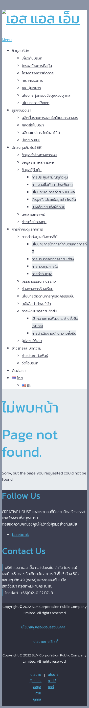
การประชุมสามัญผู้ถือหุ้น (50, 177)
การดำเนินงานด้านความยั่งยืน (54, 333)
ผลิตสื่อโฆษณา (33, 125)
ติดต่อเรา (19, 370)
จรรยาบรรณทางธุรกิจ (39, 281)
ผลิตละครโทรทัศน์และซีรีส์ (41, 132)
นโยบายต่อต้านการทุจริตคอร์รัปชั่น (48, 296)
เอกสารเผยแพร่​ (33, 214)
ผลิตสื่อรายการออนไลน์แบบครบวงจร (50, 117)
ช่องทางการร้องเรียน (37, 289)
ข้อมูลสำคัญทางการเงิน (39, 155)
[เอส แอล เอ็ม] (41, 18)
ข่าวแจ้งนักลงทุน (34, 222)
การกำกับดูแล (42, 274)
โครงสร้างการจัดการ (38, 73)
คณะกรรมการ (32, 80)
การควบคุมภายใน (45, 266)
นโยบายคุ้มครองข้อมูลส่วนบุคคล (46, 95)
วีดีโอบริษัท (30, 363)
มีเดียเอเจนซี (31, 140)
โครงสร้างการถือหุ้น (37, 65)
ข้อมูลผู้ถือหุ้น (32, 170)
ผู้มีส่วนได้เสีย (32, 341)
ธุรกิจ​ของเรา (21, 110)
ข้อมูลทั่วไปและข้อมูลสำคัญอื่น (54, 199)
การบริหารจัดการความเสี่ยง (53, 259)
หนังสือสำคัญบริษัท (36, 303)
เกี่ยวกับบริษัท (32, 58)
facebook (20, 534)
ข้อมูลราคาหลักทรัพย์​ (38, 162)
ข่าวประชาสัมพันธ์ (35, 355)
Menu (7, 39)
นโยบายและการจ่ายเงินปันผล (53, 192)
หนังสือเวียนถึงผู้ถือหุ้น (48, 207)
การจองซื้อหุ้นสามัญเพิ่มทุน (52, 184)
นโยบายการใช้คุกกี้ (35, 103)
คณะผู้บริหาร (31, 88)
